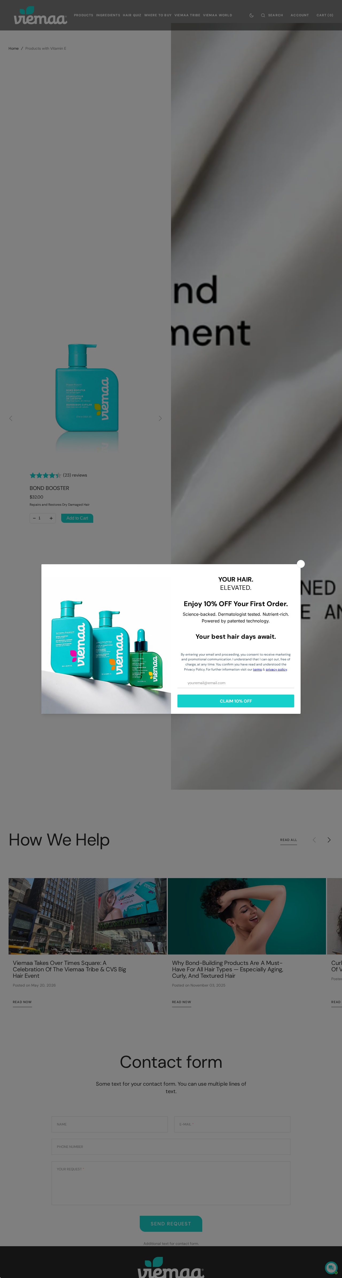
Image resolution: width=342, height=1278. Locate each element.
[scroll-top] (330, 1251)
